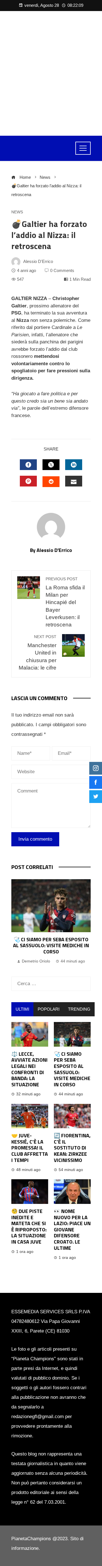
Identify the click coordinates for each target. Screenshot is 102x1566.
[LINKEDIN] (73, 464)
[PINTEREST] (28, 481)
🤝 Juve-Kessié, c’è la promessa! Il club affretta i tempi (29, 1148)
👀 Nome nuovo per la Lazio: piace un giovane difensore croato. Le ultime (72, 1229)
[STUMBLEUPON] (51, 481)
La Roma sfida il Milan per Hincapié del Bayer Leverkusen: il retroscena (65, 602)
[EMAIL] (73, 481)
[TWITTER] (51, 464)
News (17, 212)
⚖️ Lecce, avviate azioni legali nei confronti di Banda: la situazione (29, 1069)
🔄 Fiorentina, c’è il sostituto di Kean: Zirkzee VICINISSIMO (72, 1148)
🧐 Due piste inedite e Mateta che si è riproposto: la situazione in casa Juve (28, 1226)
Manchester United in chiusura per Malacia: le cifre (37, 653)
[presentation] (17, 922)
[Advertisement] (51, 73)
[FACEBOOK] (28, 464)
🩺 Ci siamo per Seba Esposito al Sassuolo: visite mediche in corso (51, 945)
